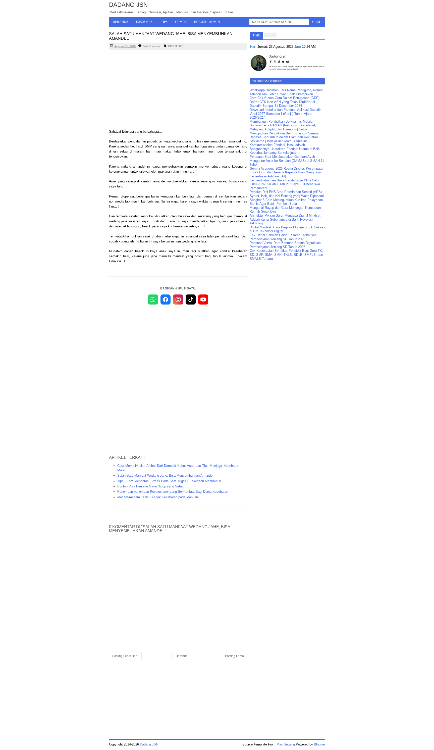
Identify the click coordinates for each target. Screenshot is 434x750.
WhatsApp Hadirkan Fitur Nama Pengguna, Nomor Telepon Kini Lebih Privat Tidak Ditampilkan (286, 92)
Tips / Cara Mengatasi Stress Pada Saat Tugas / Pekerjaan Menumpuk (169, 481)
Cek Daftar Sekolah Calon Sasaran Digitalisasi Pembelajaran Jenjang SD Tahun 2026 (283, 237)
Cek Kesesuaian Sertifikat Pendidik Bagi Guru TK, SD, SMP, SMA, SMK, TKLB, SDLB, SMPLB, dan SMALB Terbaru (286, 254)
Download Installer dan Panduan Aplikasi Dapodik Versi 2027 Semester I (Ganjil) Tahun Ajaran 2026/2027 (285, 113)
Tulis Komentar (151, 46)
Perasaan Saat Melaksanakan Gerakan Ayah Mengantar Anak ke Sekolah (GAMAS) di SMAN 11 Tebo (287, 160)
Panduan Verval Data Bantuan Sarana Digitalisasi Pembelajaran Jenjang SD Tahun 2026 (285, 245)
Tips (164, 22)
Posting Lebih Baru (125, 656)
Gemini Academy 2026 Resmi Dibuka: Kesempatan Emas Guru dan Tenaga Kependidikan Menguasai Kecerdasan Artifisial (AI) (287, 172)
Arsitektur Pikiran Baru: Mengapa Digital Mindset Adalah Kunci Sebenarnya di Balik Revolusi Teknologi (285, 219)
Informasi (144, 22)
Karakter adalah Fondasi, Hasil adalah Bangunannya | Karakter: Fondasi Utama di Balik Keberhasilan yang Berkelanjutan (285, 149)
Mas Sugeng (286, 744)
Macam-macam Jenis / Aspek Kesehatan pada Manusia (158, 497)
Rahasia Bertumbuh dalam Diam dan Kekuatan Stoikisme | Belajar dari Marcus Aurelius (284, 139)
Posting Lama (234, 656)
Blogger (319, 744)
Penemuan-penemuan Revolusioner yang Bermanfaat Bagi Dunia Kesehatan (172, 491)
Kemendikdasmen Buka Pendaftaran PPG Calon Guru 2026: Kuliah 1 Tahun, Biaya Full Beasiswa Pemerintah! (285, 184)
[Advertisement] (178, 90)
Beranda (120, 22)
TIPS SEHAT (175, 46)
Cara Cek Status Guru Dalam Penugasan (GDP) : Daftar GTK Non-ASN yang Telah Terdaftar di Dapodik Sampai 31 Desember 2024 (285, 102)
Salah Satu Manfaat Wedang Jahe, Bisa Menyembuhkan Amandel (165, 475)
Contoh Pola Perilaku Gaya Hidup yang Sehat (150, 486)
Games (180, 22)
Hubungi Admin (207, 22)
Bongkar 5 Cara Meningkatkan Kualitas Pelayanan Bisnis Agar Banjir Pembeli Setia (286, 202)
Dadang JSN (128, 4)
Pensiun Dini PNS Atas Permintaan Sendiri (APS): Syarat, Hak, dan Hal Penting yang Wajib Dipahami (287, 194)
